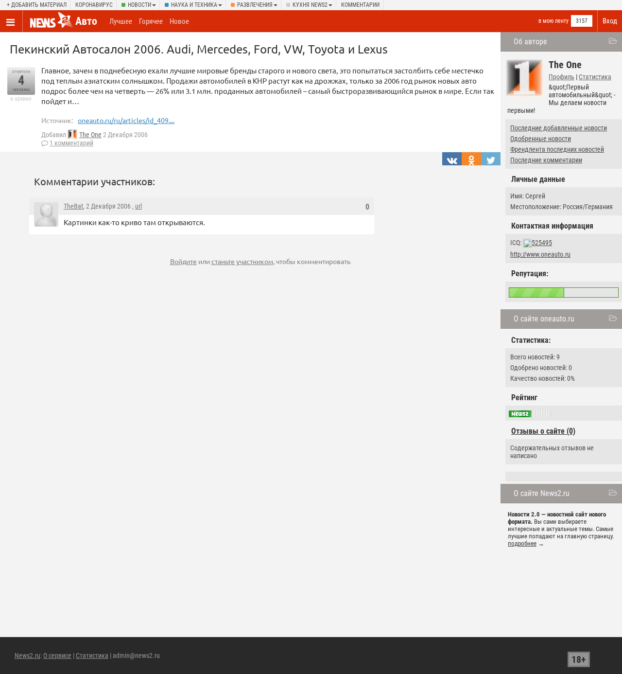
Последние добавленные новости (558, 128)
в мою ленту (553, 21)
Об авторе (530, 41)
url (138, 206)
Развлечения (255, 4)
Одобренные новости (540, 138)
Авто (86, 21)
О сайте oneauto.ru (544, 318)
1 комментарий (71, 143)
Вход (610, 21)
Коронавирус (94, 4)
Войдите (183, 261)
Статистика (595, 77)
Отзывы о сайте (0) (543, 431)
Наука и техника (194, 4)
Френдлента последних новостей (557, 149)
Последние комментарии (546, 160)
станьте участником (242, 261)
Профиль (561, 77)
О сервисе (57, 655)
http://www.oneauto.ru (540, 254)
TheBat (73, 206)
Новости (139, 4)
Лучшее (120, 21)
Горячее (151, 21)
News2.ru (27, 655)
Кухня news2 (310, 4)
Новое (179, 21)
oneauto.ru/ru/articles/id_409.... (126, 120)
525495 (542, 243)
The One (90, 135)
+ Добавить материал (37, 4)
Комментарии (360, 4)
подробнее (522, 543)
